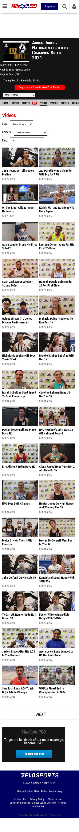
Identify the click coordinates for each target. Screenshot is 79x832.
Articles (65, 102)
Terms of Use (55, 799)
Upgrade (49, 6)
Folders (6, 132)
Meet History (11, 95)
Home (5, 102)
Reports (29, 102)
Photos (54, 102)
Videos (43, 102)
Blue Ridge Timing (30, 80)
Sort (4, 124)
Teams (75, 102)
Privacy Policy (37, 799)
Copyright (36, 782)
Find (4, 140)
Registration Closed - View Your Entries (39, 87)
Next (41, 714)
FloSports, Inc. (49, 782)
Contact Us (20, 799)
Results (15, 102)
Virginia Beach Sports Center (15, 69)
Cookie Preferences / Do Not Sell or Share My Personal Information (38, 804)
